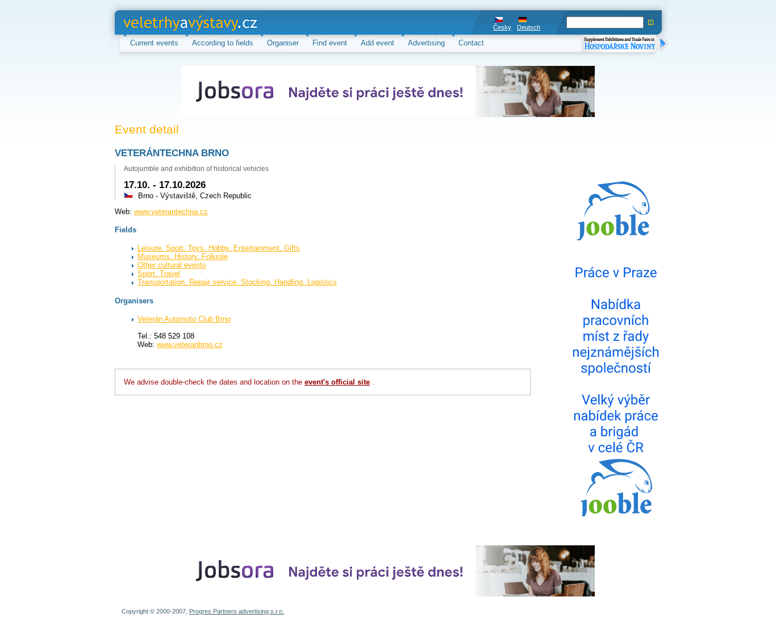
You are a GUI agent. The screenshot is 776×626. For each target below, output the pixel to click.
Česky (502, 27)
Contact (471, 43)
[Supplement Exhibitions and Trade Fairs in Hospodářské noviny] (625, 45)
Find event (329, 43)
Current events (154, 43)
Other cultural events (171, 265)
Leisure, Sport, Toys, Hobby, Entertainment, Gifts (218, 248)
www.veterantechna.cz (171, 211)
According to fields (222, 43)
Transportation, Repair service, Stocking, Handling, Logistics (237, 282)
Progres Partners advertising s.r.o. (236, 611)
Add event (377, 43)
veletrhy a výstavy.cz (158, 22)
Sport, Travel (158, 273)
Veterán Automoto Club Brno (184, 319)
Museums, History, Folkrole (182, 256)
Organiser (283, 43)
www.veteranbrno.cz (190, 344)
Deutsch (528, 27)
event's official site (337, 382)
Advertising (426, 43)
